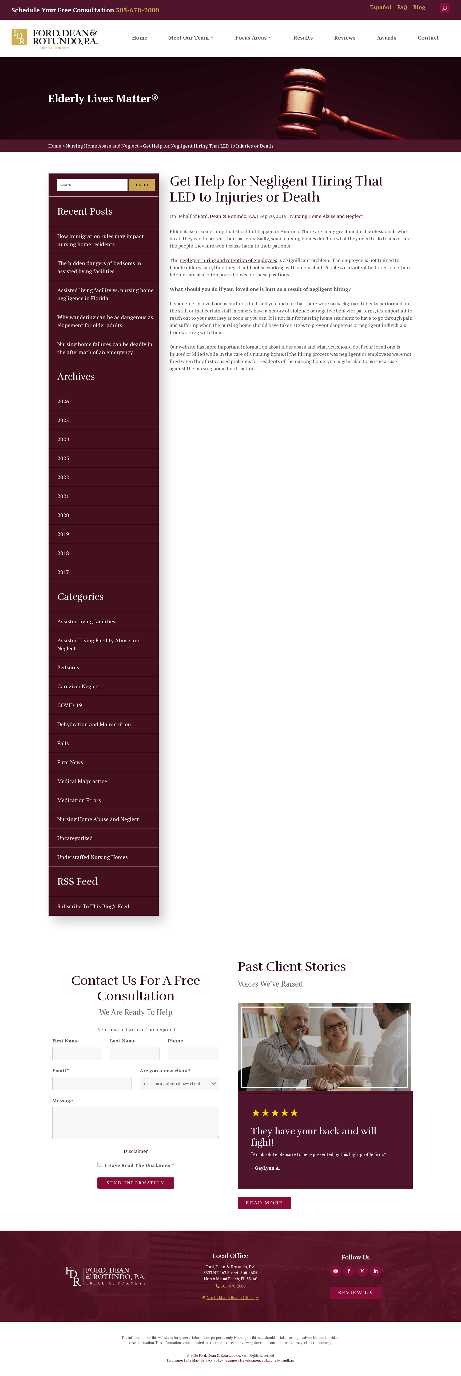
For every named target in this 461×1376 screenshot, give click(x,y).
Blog (419, 8)
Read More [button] (264, 1203)
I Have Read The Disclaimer (139, 1165)
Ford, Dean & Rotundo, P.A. (227, 216)
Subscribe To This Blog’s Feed (93, 906)
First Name (65, 1040)
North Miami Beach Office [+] (232, 1297)
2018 (63, 553)
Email (60, 1070)
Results (303, 38)
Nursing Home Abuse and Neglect (326, 216)
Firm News (70, 762)
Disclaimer (136, 1151)
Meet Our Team (189, 38)
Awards (386, 38)
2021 (63, 496)
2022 (63, 477)
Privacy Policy (212, 1360)
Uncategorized (75, 838)
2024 (63, 439)
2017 (63, 572)
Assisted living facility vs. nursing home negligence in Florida (105, 294)
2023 (63, 458)
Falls (63, 743)
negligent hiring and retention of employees (228, 260)
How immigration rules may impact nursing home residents (100, 240)
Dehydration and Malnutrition (94, 724)
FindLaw (287, 1360)
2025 (63, 420)
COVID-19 (69, 705)
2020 (63, 515)
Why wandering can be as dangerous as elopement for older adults (105, 321)
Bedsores (68, 667)
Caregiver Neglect (78, 686)
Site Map (192, 1360)
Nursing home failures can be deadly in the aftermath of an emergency (104, 348)
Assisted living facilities (86, 621)
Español (380, 8)
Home (139, 38)
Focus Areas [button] (251, 38)
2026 (63, 401)
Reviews (345, 38)
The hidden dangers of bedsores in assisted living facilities (99, 267)
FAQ (402, 8)
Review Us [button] (355, 1293)
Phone (175, 1040)
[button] (455, 1337)
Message (62, 1100)
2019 (63, 534)
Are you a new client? (165, 1070)
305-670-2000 (137, 10)
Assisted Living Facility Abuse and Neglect (99, 644)
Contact (428, 38)
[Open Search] (445, 8)
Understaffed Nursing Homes (92, 857)
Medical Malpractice (82, 781)
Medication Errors (79, 800)
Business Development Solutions (250, 1360)
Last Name (123, 1040)
